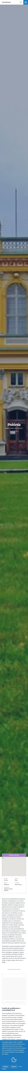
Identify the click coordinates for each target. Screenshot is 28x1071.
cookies (10, 1048)
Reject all (14, 1066)
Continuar (5, 1066)
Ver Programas (14, 431)
